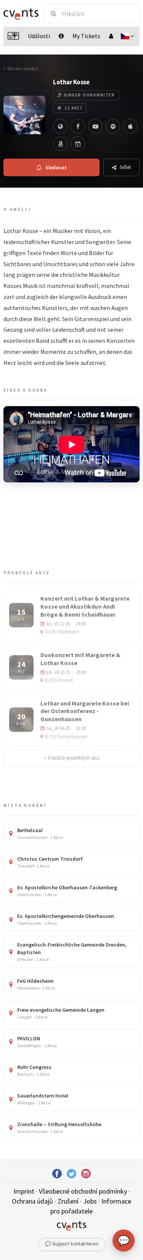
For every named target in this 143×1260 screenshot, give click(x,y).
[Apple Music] (130, 126)
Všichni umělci (23, 68)
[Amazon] (60, 144)
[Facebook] (78, 126)
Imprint (23, 1191)
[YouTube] (95, 126)
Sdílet (125, 167)
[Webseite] (60, 126)
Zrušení (68, 1201)
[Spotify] (113, 126)
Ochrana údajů (32, 1201)
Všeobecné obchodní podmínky (83, 1191)
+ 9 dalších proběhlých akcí (72, 758)
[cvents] (20, 13)
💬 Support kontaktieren (71, 1244)
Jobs (90, 1201)
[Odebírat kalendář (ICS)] (78, 144)
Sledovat (56, 167)
